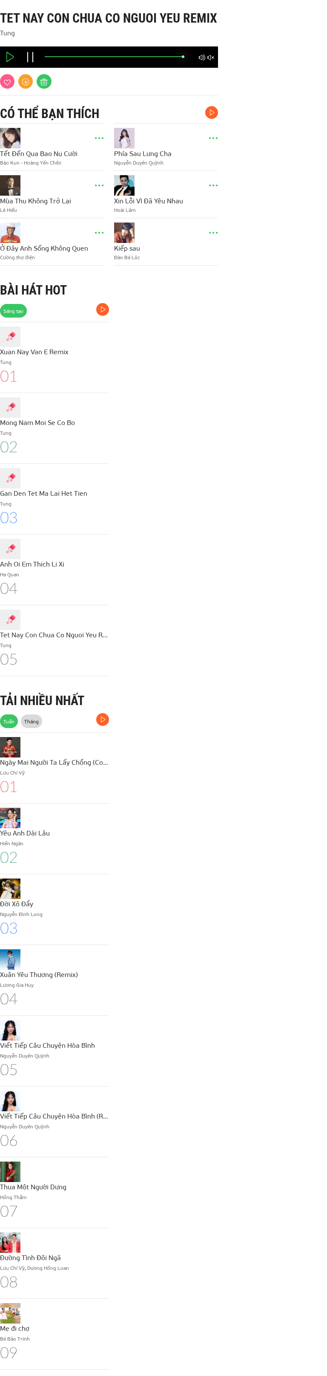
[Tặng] (44, 81)
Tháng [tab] (31, 721)
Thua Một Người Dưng (33, 1186)
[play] (10, 58)
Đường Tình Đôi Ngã (30, 1257)
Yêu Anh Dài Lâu (25, 832)
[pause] (30, 58)
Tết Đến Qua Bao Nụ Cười (38, 153)
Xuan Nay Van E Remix (34, 351)
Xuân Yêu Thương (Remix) (39, 974)
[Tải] (25, 81)
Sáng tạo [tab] (13, 310)
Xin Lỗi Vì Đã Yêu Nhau (148, 200)
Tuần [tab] (8, 721)
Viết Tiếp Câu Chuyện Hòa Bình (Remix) (54, 1115)
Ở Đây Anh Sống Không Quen (44, 247)
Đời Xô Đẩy (16, 903)
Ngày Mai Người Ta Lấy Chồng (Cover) (54, 761)
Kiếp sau (127, 247)
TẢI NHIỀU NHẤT (42, 700)
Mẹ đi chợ (14, 1328)
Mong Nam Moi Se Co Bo (37, 422)
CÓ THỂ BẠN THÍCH (49, 113)
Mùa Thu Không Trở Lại (35, 200)
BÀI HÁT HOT (33, 290)
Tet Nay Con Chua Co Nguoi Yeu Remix (54, 634)
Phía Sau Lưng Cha (143, 153)
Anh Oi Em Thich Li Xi (32, 563)
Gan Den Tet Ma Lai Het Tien (43, 493)
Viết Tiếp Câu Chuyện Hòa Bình (47, 1045)
